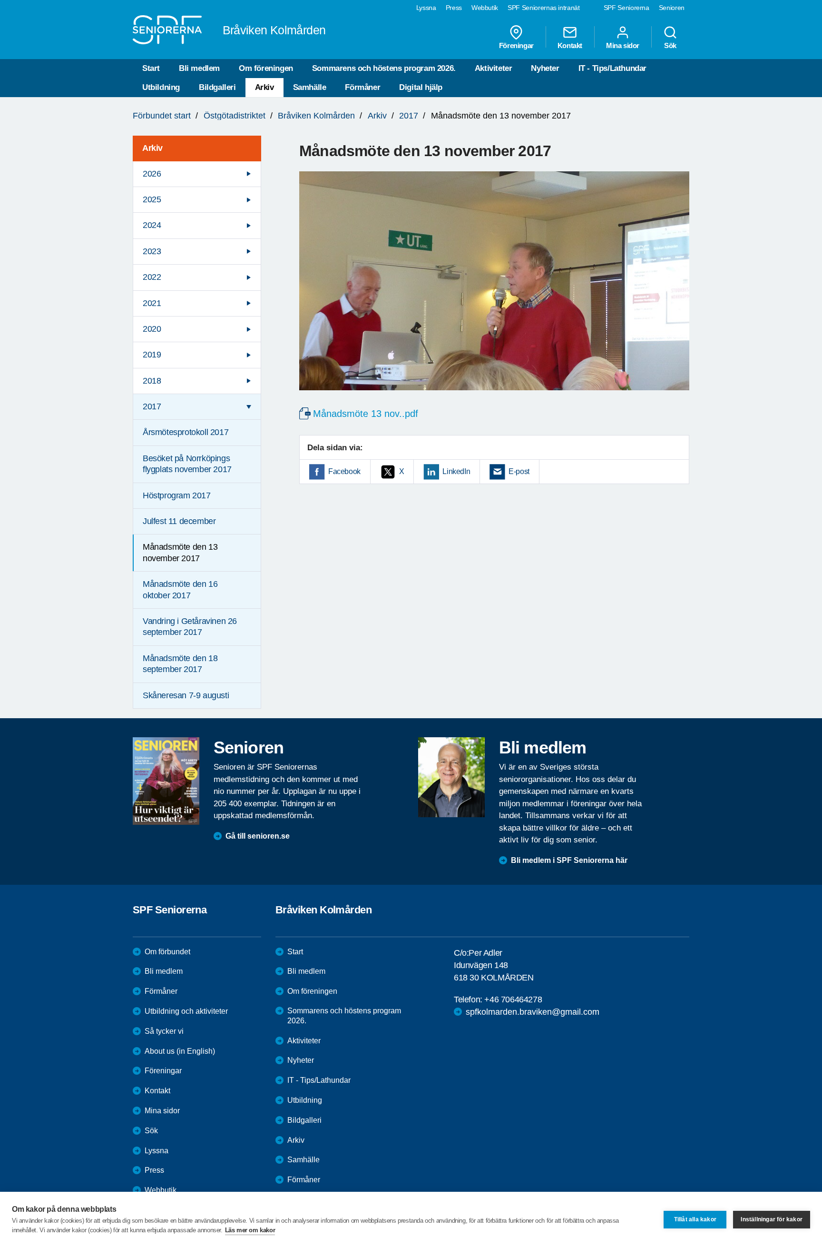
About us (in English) (180, 1051)
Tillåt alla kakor (695, 1219)
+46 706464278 (513, 999)
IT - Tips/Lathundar (612, 68)
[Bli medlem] (451, 777)
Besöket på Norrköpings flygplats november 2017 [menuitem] (187, 464)
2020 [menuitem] (152, 329)
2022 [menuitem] (152, 277)
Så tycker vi (164, 1031)
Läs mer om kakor (250, 1230)
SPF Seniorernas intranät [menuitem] (544, 7)
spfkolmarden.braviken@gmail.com (532, 1012)
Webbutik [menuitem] (484, 7)
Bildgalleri (217, 87)
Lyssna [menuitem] (426, 7)
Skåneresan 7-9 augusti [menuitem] (186, 695)
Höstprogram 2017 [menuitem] (177, 495)
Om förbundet (167, 952)
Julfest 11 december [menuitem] (179, 521)
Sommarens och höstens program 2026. (384, 68)
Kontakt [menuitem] (570, 45)
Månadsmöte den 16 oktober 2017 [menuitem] (180, 589)
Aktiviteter (493, 68)
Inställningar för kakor (771, 1219)
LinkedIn (456, 471)
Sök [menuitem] (670, 45)
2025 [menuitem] (152, 199)
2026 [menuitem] (152, 173)
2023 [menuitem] (152, 251)
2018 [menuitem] (152, 381)
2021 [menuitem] (152, 303)
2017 (408, 115)
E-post (519, 471)
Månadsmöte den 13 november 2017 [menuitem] (180, 552)
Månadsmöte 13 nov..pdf (365, 413)
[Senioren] (166, 781)
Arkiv (264, 87)
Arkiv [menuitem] (152, 148)
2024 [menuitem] (152, 225)
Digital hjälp (420, 87)
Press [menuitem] (454, 7)
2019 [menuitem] (152, 354)
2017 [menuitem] (152, 406)
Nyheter (545, 68)
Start (151, 68)
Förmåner (362, 87)
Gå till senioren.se (257, 836)
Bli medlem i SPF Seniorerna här (569, 860)
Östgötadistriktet (234, 115)
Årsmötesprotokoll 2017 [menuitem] (185, 432)
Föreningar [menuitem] (516, 45)
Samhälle (309, 87)
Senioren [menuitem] (672, 7)
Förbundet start (162, 115)
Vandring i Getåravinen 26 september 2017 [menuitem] (190, 626)
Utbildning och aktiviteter (186, 1011)
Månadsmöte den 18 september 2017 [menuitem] (180, 663)
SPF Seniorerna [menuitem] (626, 7)
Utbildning (161, 87)
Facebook (344, 471)
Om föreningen (266, 68)
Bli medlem (199, 68)
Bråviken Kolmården (316, 115)
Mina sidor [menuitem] (622, 45)
